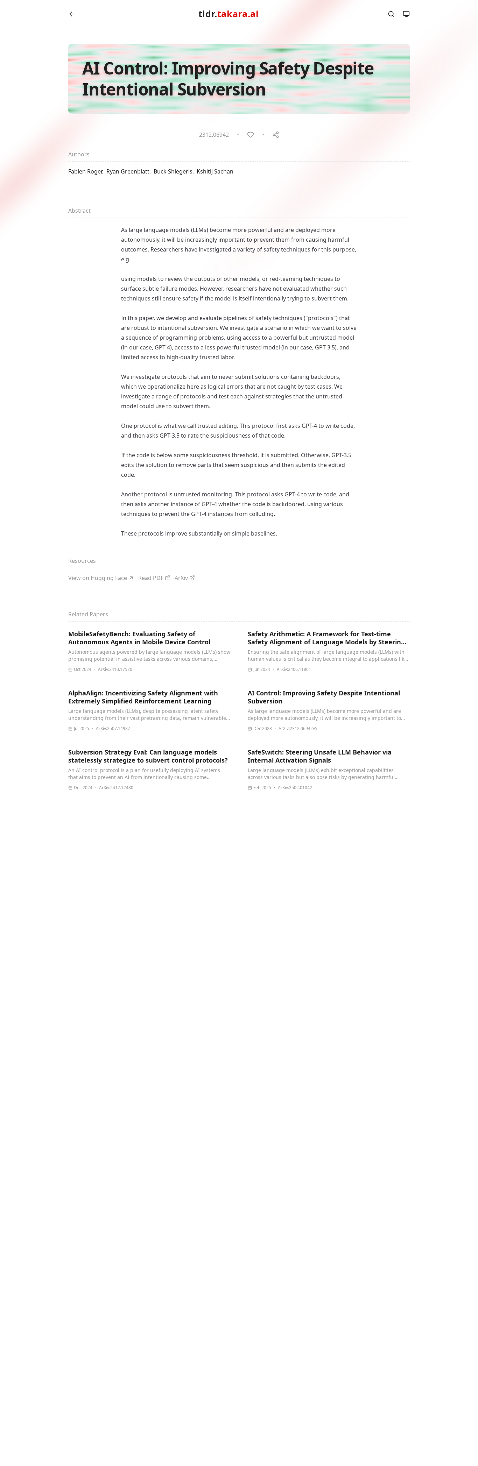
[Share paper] (275, 134)
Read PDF (150, 578)
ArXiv (181, 578)
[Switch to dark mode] (406, 13)
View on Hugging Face (97, 578)
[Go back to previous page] (71, 13)
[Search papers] (391, 13)
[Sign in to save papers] (250, 134)
